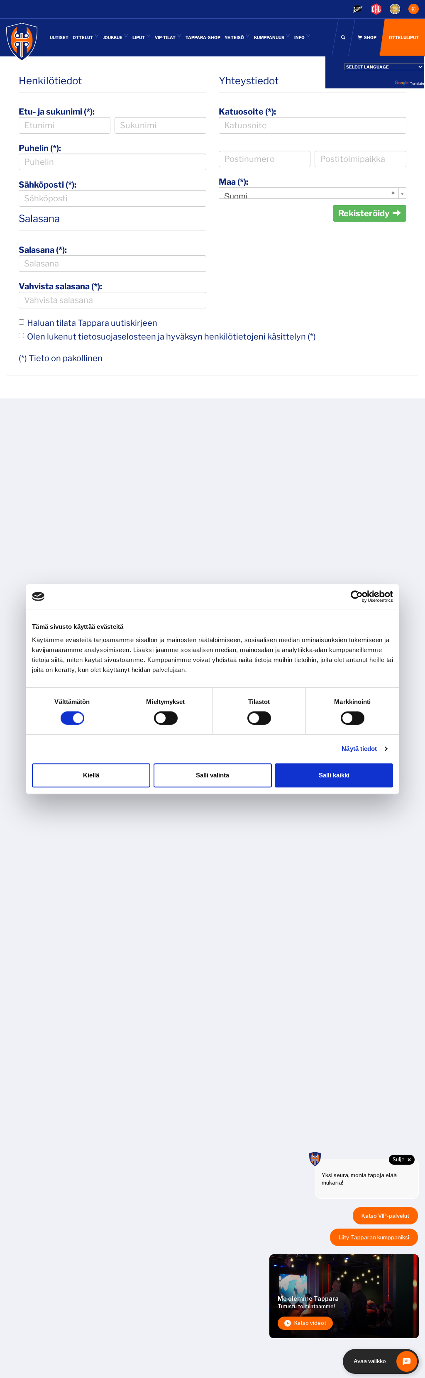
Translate (417, 83)
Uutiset (59, 37)
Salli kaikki (334, 775)
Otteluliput (404, 37)
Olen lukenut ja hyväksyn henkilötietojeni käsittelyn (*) (171, 337)
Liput (139, 37)
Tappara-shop (203, 37)
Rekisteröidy (363, 213)
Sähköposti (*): (47, 185)
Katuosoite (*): (247, 112)
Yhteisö (235, 37)
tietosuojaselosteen (117, 337)
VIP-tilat (165, 37)
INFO (299, 37)
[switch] (166, 718)
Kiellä (91, 775)
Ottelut (83, 37)
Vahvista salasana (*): (60, 286)
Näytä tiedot (359, 748)
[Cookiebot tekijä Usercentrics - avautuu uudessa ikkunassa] (356, 596)
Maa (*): (233, 182)
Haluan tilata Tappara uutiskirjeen (92, 323)
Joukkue (113, 37)
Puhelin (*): (40, 148)
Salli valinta (212, 775)
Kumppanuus (269, 37)
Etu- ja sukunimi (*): (57, 112)
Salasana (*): (43, 250)
